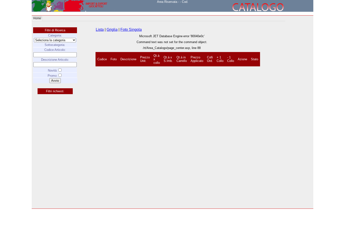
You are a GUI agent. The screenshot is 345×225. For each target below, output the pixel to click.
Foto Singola (131, 30)
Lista (100, 30)
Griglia (112, 30)
